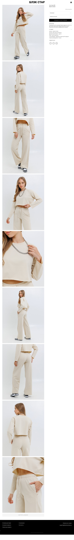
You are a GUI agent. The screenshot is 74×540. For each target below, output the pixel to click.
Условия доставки (6, 523)
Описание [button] (51, 23)
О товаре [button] (51, 29)
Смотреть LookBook (23, 515)
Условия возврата (6, 525)
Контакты (21, 525)
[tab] (60, 23)
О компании (21, 523)
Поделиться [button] (52, 40)
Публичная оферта (6, 527)
